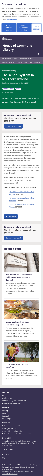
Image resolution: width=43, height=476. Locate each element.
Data (4, 413)
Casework (5, 416)
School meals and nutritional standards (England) (18, 323)
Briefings (5, 411)
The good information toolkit (12, 431)
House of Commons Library (17, 48)
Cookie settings (36, 27)
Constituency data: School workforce (17, 365)
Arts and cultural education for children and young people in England (19, 277)
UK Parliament (7, 59)
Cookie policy (17, 471)
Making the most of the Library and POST (16, 434)
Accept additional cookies (8, 27)
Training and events (9, 429)
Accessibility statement (10, 474)
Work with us (7, 398)
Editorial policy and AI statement (14, 401)
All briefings (6, 419)
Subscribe (9, 449)
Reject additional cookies (23, 27)
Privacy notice (6, 471)
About (4, 395)
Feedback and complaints (11, 403)
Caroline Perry (8, 92)
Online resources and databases (13, 426)
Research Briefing (8, 62)
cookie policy (11, 19)
